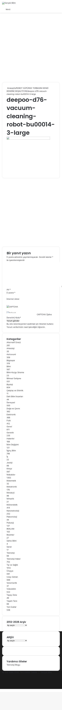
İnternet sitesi (13, 299)
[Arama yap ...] (14, 9)
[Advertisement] (31, 48)
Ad (9, 289)
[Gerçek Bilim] (9, 3)
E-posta (11, 293)
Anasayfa (11, 88)
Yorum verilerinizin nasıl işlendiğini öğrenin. (26, 327)
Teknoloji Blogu (13, 665)
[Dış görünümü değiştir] (19, 9)
